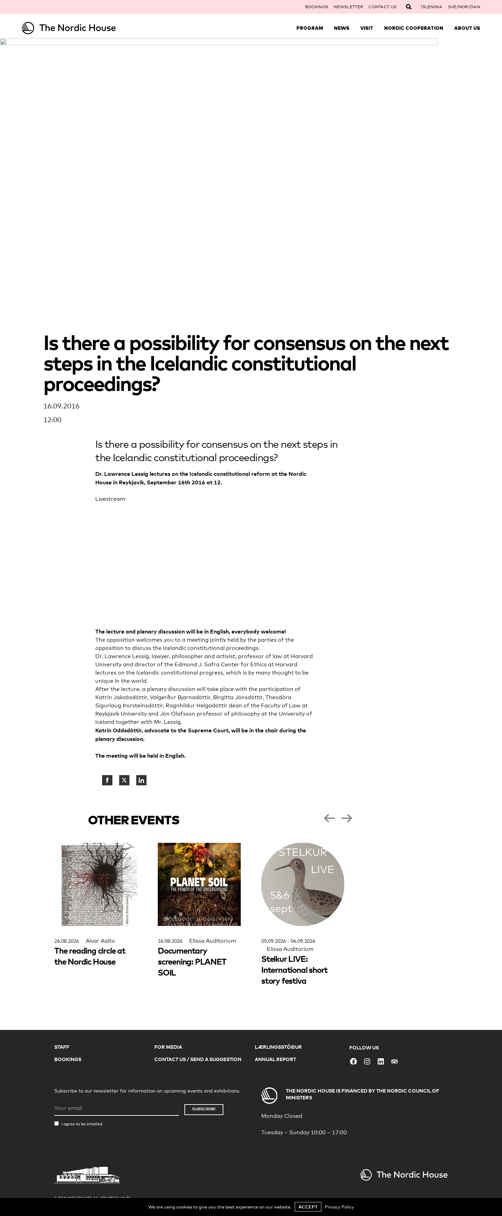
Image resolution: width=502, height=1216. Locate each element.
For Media (168, 1047)
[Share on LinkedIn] (141, 780)
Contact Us (382, 6)
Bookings (316, 6)
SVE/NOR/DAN (464, 6)
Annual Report (275, 1059)
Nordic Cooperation (413, 28)
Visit (366, 28)
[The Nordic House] (79, 28)
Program (309, 28)
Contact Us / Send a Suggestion (197, 1059)
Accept (308, 1207)
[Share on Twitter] (124, 780)
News (341, 28)
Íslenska (431, 6)
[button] (329, 818)
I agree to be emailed (81, 1124)
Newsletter (348, 6)
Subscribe (204, 1108)
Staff (61, 1047)
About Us (467, 28)
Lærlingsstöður (278, 1047)
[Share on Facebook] (107, 780)
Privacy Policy (339, 1207)
